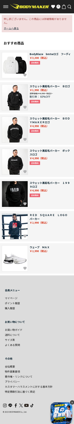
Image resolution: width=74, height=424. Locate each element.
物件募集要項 (12, 371)
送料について (12, 335)
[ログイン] (58, 6)
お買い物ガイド (13, 330)
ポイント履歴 (12, 303)
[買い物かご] (63, 6)
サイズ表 (10, 340)
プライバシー (12, 381)
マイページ (11, 298)
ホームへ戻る (11, 28)
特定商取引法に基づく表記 (20, 391)
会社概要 (10, 366)
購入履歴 (10, 308)
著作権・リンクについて (19, 376)
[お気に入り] (53, 6)
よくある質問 (12, 345)
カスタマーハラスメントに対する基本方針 (29, 386)
